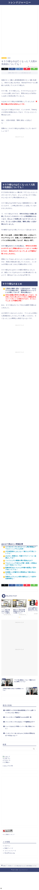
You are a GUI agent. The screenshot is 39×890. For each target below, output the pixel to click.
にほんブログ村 (8, 766)
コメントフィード (10, 850)
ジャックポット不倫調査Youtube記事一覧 (18, 717)
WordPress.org (10, 853)
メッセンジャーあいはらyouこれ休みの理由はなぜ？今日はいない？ (20, 734)
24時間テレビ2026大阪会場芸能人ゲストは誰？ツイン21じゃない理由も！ (20, 711)
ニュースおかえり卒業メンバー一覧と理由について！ (20, 727)
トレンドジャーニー (19, 2)
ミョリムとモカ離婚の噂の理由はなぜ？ (19, 560)
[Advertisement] (19, 30)
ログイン (7, 846)
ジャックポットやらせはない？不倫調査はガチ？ (20, 721)
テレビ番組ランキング (9, 834)
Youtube (4, 57)
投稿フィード (9, 848)
